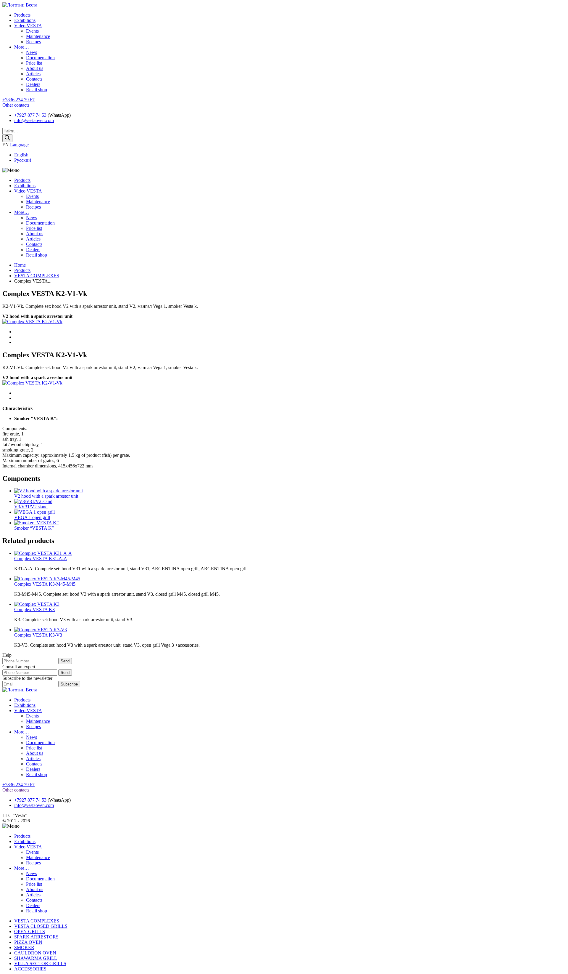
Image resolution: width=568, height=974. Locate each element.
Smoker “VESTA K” (34, 528)
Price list (34, 62)
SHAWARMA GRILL (35, 958)
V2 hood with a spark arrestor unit (46, 496)
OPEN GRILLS (29, 931)
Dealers (33, 84)
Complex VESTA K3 (34, 609)
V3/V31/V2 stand (31, 506)
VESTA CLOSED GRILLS (40, 926)
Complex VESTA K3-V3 (38, 634)
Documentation (40, 57)
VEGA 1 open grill (32, 517)
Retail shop (36, 89)
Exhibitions (25, 20)
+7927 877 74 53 (30, 115)
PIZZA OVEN (28, 942)
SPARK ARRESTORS (36, 936)
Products (22, 14)
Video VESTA (28, 25)
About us (34, 68)
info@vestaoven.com (34, 120)
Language (19, 144)
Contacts (34, 78)
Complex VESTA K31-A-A (40, 558)
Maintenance (38, 36)
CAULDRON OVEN (35, 952)
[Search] (7, 138)
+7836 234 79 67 (18, 99)
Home (20, 264)
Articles (33, 73)
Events (32, 30)
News (31, 52)
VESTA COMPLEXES (36, 275)
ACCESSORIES (30, 968)
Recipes (33, 41)
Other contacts (15, 105)
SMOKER (24, 947)
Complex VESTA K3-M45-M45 (44, 584)
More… (21, 46)
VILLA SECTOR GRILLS (40, 963)
